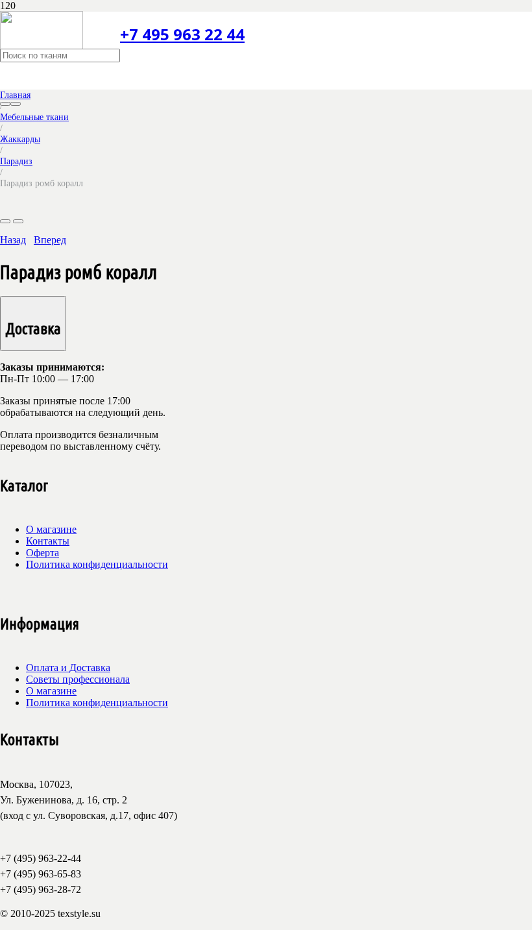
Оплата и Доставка (68, 667)
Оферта (42, 552)
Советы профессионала (78, 679)
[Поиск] (5, 104)
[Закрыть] (15, 104)
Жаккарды (20, 139)
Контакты (47, 540)
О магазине (51, 529)
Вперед (50, 239)
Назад (13, 239)
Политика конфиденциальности (97, 564)
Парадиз (16, 161)
